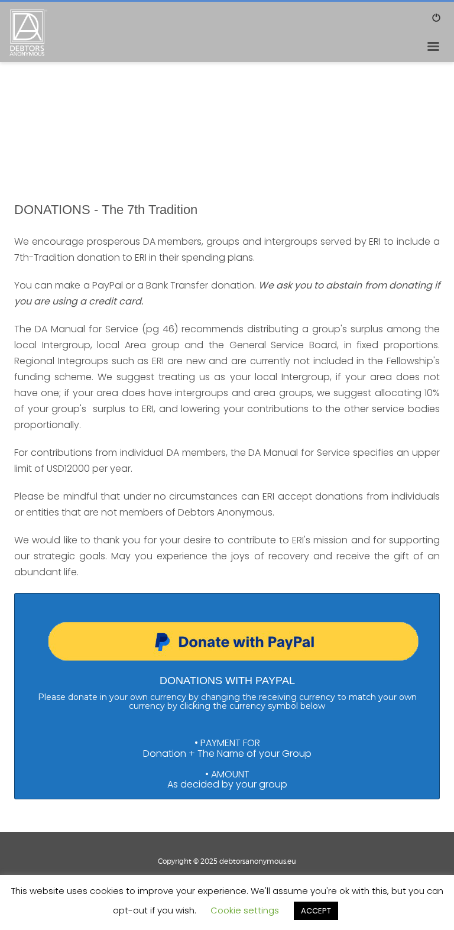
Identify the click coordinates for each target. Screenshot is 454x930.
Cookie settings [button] (244, 910)
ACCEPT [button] (316, 910)
